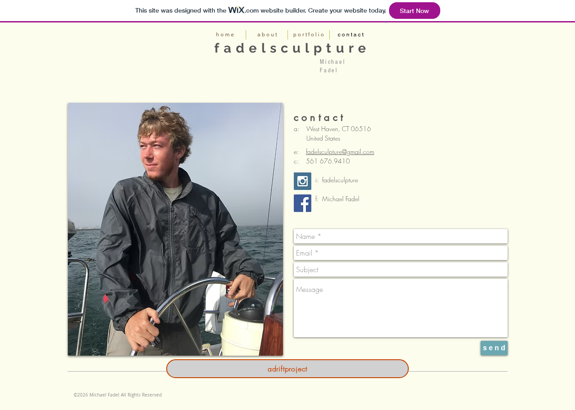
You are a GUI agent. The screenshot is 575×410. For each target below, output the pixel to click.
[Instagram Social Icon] (302, 181)
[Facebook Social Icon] (302, 203)
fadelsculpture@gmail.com (340, 151)
